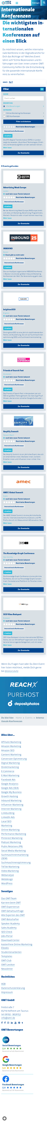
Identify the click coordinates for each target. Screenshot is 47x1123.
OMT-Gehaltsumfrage (12, 911)
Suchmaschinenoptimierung (16, 862)
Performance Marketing (13, 833)
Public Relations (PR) (12, 846)
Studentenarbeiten (11, 952)
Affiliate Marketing (11, 742)
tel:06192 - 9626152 (11, 1014)
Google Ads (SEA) (10, 788)
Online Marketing (10, 829)
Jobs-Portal (7, 936)
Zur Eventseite (23, 153)
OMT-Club (6, 960)
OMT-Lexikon (8, 964)
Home (19, 717)
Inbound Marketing (11, 800)
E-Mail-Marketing (10, 775)
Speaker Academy (10, 923)
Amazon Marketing (11, 746)
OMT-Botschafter (10, 919)
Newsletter (7, 968)
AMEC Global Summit (13, 492)
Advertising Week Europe (14, 187)
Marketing (6, 825)
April (11, 82)
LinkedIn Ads (8, 817)
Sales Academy (9, 927)
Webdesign (7, 879)
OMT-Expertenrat (10, 906)
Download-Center (10, 940)
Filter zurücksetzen (23, 121)
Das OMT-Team (9, 898)
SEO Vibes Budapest (12, 614)
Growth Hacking (9, 796)
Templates (6, 956)
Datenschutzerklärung (13, 988)
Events (28, 717)
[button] (4, 1118)
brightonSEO (9, 309)
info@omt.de (8, 1017)
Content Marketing (11, 754)
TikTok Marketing (10, 866)
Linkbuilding (7, 813)
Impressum (7, 992)
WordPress (6, 883)
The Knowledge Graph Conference (18, 553)
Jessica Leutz (11, 671)
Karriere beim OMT (11, 902)
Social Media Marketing (13, 850)
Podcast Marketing (11, 842)
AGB (3, 983)
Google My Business (11, 792)
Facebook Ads (8, 779)
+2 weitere (7, 136)
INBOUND (8, 248)
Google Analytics (9, 783)
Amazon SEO (7, 750)
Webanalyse (7, 875)
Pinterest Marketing (11, 838)
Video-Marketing (10, 870)
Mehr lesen (7, 148)
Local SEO (6, 821)
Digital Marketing (10, 762)
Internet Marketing (11, 808)
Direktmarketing (10, 767)
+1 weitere (7, 267)
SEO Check (6, 931)
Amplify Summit (10, 431)
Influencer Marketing (12, 804)
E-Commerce (7, 771)
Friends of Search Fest (13, 370)
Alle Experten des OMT (13, 915)
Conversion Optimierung (14, 758)
